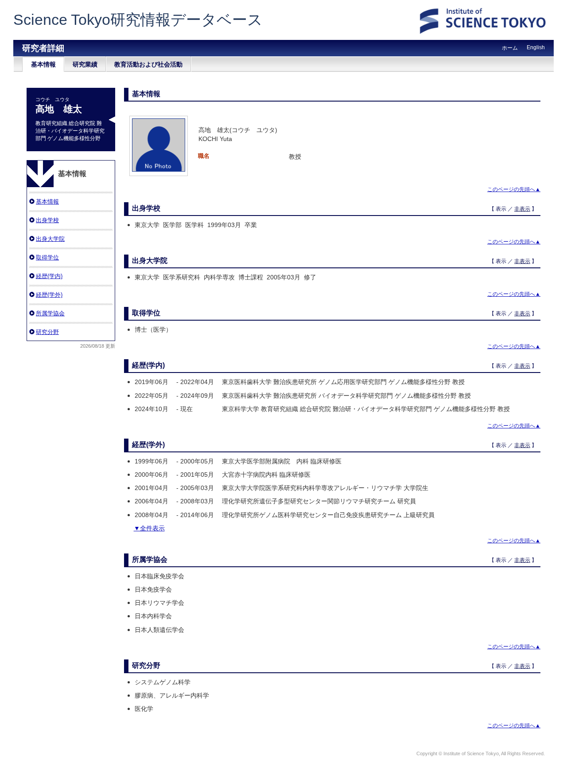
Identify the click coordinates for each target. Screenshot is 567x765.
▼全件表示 (149, 528)
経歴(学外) (49, 294)
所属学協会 (50, 313)
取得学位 (47, 257)
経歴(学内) (49, 276)
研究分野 (47, 332)
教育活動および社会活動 (148, 64)
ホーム (510, 48)
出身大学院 (50, 238)
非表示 (522, 209)
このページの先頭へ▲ (513, 189)
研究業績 (85, 64)
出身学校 (47, 220)
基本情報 (43, 64)
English (536, 47)
